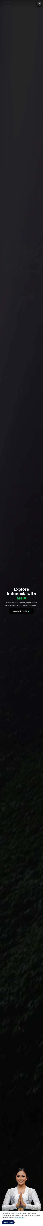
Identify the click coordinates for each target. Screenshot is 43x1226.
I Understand (8, 1222)
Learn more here (19, 1218)
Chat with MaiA (20, 611)
